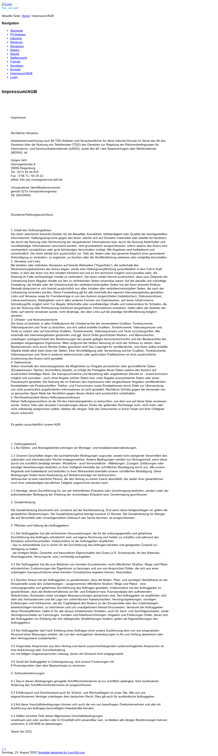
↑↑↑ (4, 748)
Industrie (16, 38)
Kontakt (15, 69)
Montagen (17, 46)
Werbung (16, 42)
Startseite (16, 30)
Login (14, 77)
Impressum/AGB (21, 73)
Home (26, 16)
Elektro (15, 50)
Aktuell (14, 54)
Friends (15, 61)
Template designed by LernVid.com (61, 752)
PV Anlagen (18, 34)
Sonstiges (16, 65)
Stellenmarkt (18, 57)
